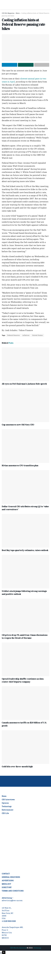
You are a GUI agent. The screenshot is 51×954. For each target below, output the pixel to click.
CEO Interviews (8, 799)
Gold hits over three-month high (17, 766)
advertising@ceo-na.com (12, 900)
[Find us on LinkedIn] (25, 867)
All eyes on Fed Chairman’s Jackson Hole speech (24, 383)
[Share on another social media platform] (41, 65)
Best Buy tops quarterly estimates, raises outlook (25, 550)
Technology (7, 806)
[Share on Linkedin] (9, 65)
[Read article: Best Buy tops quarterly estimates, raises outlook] (25, 531)
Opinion (5, 803)
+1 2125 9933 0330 (9, 921)
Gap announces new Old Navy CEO (18, 424)
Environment (7, 810)
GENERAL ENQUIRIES (11, 877)
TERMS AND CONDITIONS (13, 891)
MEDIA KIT (6, 884)
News (4, 796)
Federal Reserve (13, 335)
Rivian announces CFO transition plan (20, 465)
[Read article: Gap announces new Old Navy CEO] (25, 405)
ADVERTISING (8, 880)
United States (37, 335)
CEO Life (5, 813)
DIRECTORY (7, 887)
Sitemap (37, 948)
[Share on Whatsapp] (25, 65)
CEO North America (18, 948)
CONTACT (6, 874)
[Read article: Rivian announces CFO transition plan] (25, 446)
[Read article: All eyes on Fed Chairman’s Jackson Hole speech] (25, 364)
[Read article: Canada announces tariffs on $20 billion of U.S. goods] (25, 703)
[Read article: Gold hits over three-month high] (25, 747)
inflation (25, 335)
